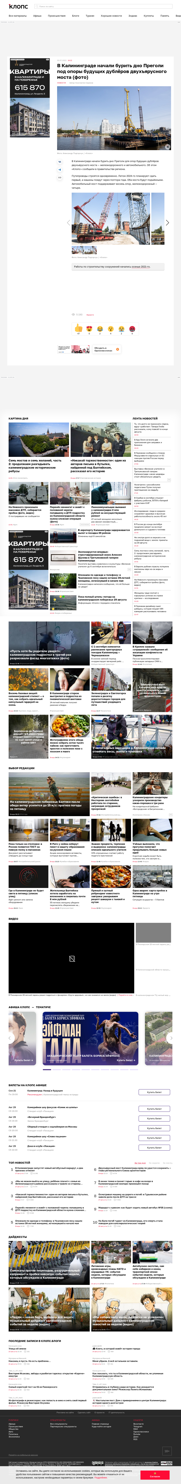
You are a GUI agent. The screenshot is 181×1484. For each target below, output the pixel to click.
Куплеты (149, 15)
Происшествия (56, 15)
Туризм (90, 15)
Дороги (91, 315)
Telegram (137, 1426)
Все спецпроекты (58, 1424)
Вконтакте (138, 1424)
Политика (13, 1434)
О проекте (99, 1412)
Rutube (136, 1434)
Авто (11, 1431)
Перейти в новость (127, 995)
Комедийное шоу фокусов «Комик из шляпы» (52, 1107)
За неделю (154, 1163)
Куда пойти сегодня (101, 1426)
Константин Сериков (84, 83)
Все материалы (18, 15)
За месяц (167, 1163)
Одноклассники (141, 1431)
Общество (13, 1429)
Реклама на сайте (65, 1412)
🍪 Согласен (155, 1475)
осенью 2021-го (141, 266)
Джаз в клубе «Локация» (41, 1146)
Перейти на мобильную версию (23, 1455)
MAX (135, 1429)
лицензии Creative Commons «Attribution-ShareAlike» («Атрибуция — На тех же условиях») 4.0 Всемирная (132, 1463)
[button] (167, 223)
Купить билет (154, 1092)
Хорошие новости (111, 15)
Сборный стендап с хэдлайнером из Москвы (52, 1126)
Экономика (14, 1436)
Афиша (37, 15)
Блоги (75, 15)
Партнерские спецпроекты (63, 1426)
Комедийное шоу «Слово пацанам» (46, 1136)
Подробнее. (101, 1477)
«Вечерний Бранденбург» (41, 1117)
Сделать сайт (84, 1412)
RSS (135, 1439)
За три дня (140, 1163)
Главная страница (100, 1424)
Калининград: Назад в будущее (45, 1090)
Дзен (135, 1436)
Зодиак (133, 15)
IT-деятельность (117, 1412)
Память (164, 15)
